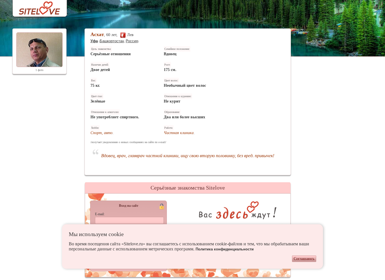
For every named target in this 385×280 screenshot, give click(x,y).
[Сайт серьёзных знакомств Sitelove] (35, 6)
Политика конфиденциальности (225, 249)
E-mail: (100, 214)
